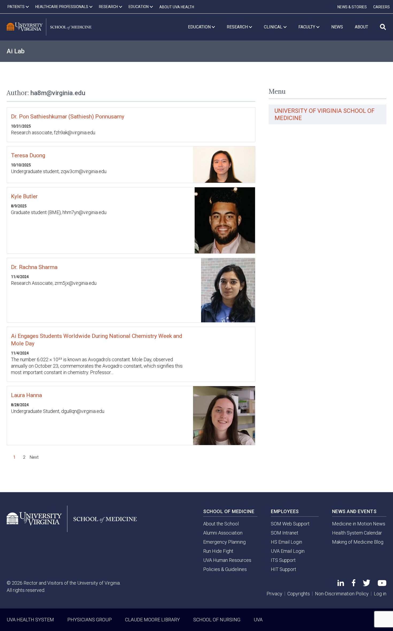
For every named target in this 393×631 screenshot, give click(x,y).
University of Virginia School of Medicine (325, 114)
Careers (381, 7)
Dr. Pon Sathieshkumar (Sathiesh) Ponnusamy (67, 116)
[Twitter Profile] (366, 584)
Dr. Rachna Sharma (34, 267)
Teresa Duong (28, 155)
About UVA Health (176, 7)
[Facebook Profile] (353, 584)
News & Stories (352, 7)
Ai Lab (16, 51)
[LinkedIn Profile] (340, 584)
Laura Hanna (26, 395)
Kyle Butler (24, 196)
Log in (380, 593)
